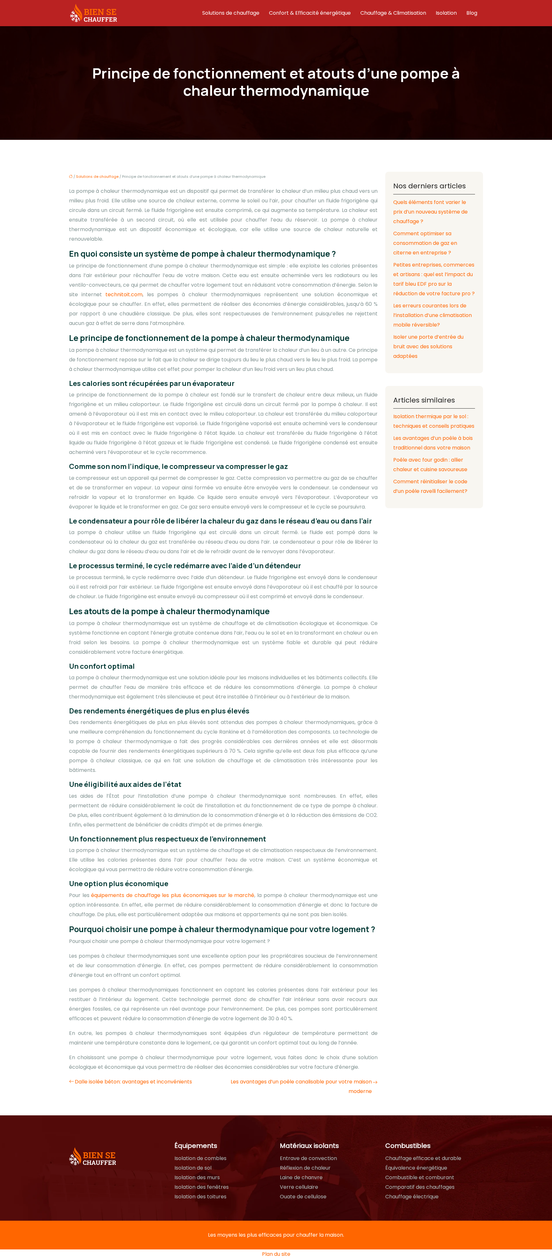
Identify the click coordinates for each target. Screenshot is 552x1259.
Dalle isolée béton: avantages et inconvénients (133, 1081)
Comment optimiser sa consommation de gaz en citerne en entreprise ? (425, 243)
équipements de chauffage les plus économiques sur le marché (172, 895)
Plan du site (276, 1254)
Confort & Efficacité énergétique (310, 13)
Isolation (446, 13)
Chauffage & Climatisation (393, 13)
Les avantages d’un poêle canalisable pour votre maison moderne (301, 1086)
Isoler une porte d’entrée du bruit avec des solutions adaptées (428, 346)
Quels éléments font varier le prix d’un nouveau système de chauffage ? (430, 212)
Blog (471, 13)
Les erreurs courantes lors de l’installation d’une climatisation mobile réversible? (432, 315)
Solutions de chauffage (230, 13)
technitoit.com (123, 294)
